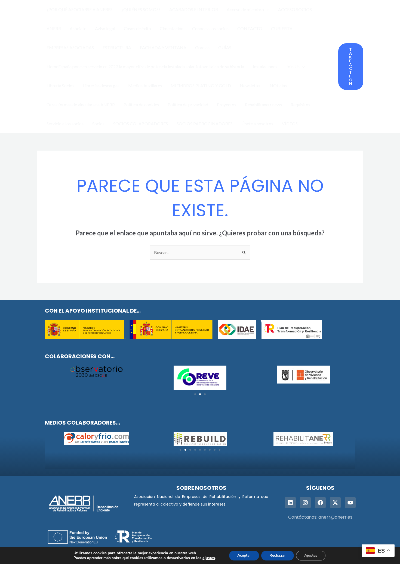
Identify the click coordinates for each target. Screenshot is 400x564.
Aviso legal (105, 28)
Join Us (293, 66)
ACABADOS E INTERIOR (193, 9)
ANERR (54, 28)
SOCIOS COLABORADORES (140, 123)
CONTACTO (249, 28)
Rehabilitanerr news (263, 104)
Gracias (202, 47)
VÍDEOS (290, 123)
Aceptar (244, 555)
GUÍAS (224, 47)
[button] (266, 9)
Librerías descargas (101, 85)
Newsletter (250, 85)
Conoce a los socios (210, 28)
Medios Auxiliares (145, 85)
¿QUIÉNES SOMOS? (141, 9)
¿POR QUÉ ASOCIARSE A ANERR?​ (80, 9)
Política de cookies (141, 104)
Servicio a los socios (65, 123)
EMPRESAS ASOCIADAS (70, 47)
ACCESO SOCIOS (295, 9)
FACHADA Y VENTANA (163, 47)
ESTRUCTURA (117, 47)
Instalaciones (265, 66)
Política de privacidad (188, 104)
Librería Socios (60, 85)
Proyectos (226, 104)
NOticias (278, 85)
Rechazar (277, 555)
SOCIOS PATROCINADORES (205, 123)
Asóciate (78, 28)
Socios (98, 123)
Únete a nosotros (257, 123)
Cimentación (171, 28)
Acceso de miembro (245, 9)
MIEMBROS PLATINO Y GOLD (201, 85)
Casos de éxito (137, 28)
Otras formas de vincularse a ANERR (81, 104)
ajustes (208, 558)
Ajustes (310, 555)
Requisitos (300, 104)
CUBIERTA (282, 28)
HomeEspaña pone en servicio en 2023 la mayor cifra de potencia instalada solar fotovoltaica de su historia (145, 66)
